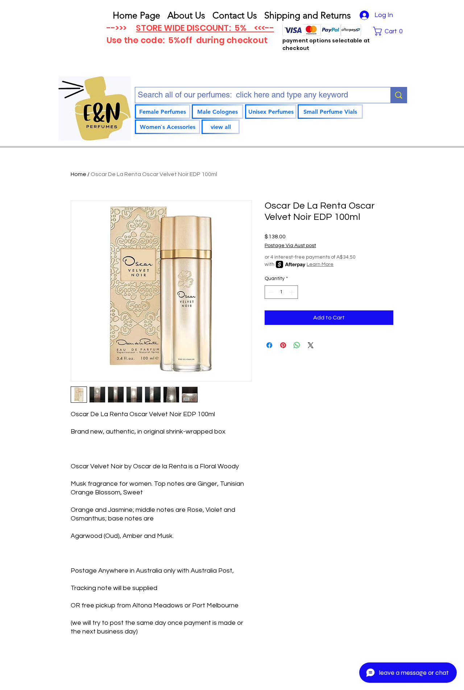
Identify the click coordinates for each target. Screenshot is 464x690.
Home (78, 174)
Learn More (320, 264)
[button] (390, 31)
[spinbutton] (281, 292)
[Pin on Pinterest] (283, 345)
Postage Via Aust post (290, 245)
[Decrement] (270, 292)
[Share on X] (310, 345)
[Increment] (292, 292)
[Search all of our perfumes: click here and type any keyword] (398, 95)
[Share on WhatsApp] (297, 345)
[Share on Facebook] (269, 345)
